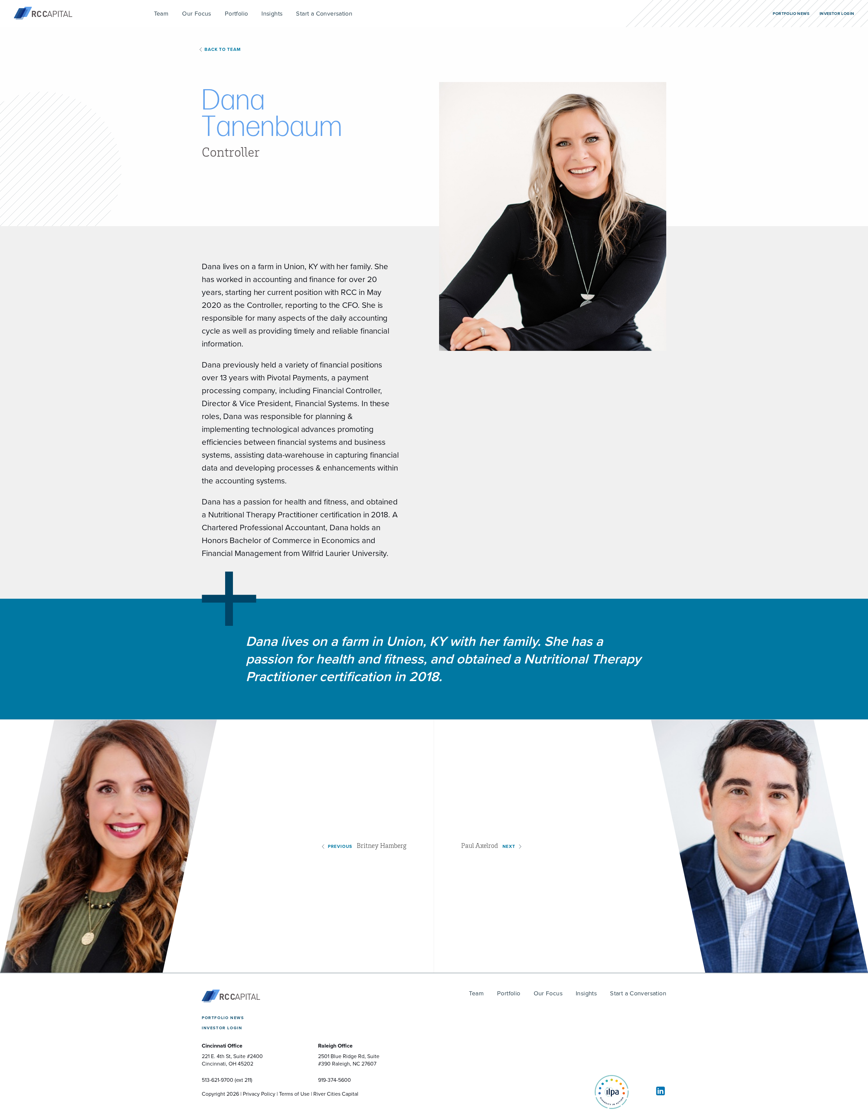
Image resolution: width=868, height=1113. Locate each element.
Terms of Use (294, 1094)
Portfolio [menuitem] (236, 13)
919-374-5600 (334, 1080)
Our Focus (548, 993)
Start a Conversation (638, 993)
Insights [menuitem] (271, 13)
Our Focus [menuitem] (196, 13)
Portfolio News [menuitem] (791, 14)
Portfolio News (223, 1018)
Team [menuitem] (161, 13)
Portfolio (508, 993)
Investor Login (222, 1028)
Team (476, 993)
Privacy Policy (259, 1094)
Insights (586, 993)
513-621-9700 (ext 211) (227, 1080)
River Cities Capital (335, 1094)
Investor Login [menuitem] (837, 14)
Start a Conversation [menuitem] (324, 13)
